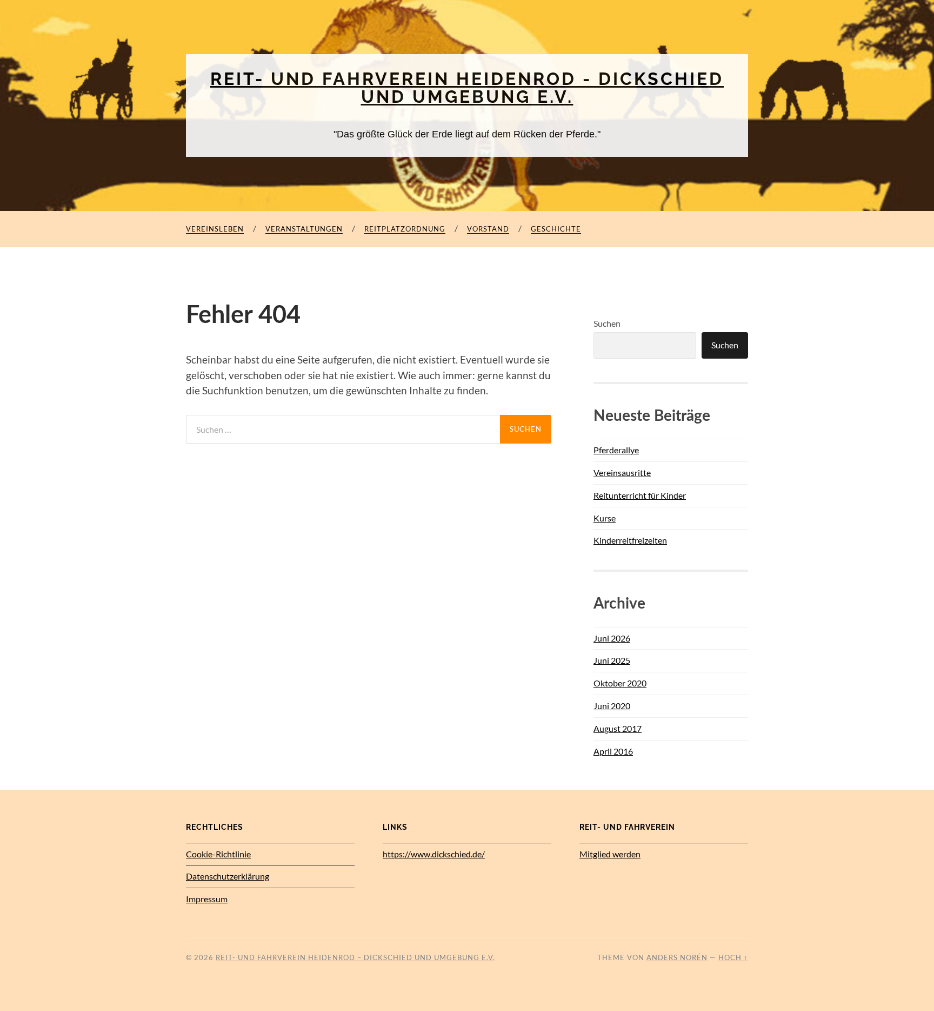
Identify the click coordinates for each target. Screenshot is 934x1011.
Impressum (207, 899)
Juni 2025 (611, 660)
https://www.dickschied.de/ (434, 854)
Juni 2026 (611, 638)
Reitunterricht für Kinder (639, 495)
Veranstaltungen (304, 228)
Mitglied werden (610, 854)
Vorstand (488, 228)
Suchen (607, 323)
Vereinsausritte (622, 472)
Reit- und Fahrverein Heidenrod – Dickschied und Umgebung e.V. (355, 957)
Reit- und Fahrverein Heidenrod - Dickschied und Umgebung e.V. (467, 88)
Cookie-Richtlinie (218, 854)
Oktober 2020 (619, 683)
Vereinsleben (215, 228)
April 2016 (613, 751)
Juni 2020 (611, 706)
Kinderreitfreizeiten (630, 540)
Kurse (604, 518)
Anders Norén (677, 957)
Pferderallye (616, 450)
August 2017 (617, 728)
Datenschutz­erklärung (227, 876)
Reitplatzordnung (404, 228)
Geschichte (556, 228)
